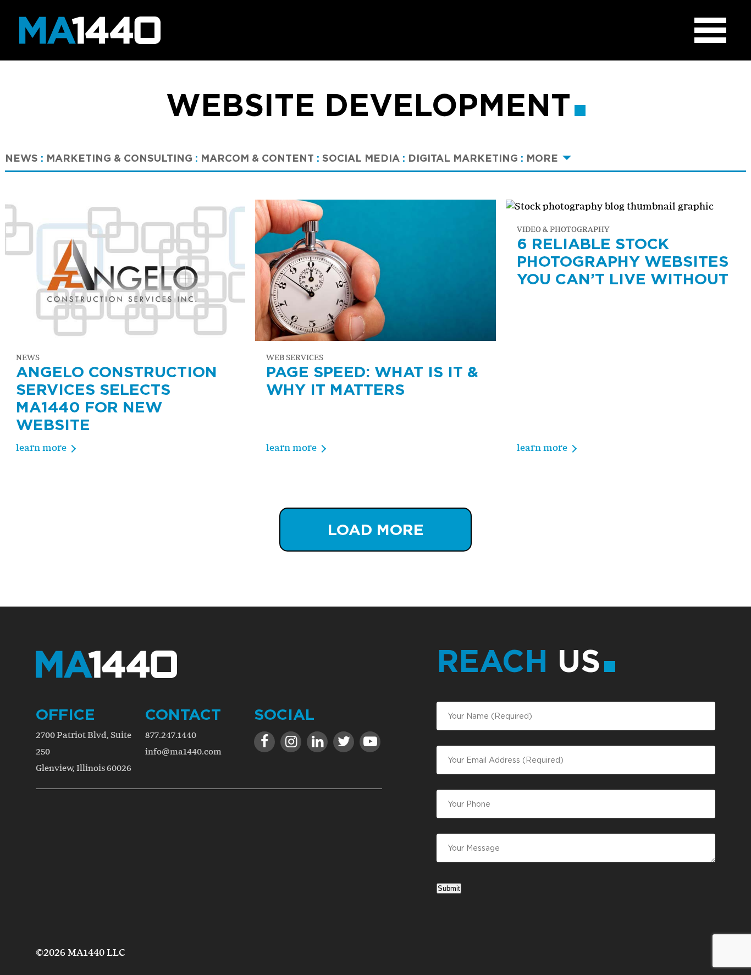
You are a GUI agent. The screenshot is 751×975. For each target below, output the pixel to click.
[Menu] (710, 30)
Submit (449, 888)
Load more (376, 529)
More (542, 157)
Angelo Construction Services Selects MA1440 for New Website (116, 398)
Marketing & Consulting (122, 157)
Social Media (363, 157)
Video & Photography (563, 229)
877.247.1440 (170, 735)
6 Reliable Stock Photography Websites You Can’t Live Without (622, 261)
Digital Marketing (465, 157)
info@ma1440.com (183, 751)
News (24, 157)
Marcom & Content (260, 157)
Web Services (294, 357)
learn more (41, 447)
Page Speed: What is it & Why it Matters (372, 380)
